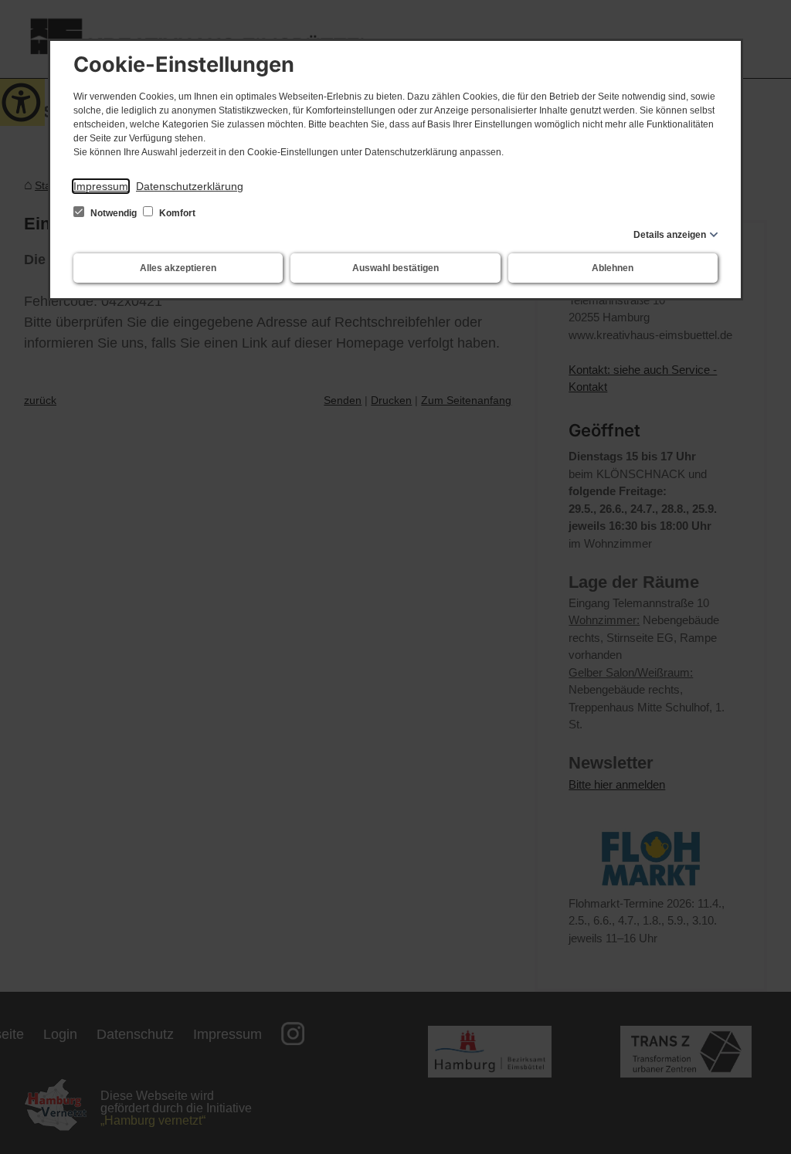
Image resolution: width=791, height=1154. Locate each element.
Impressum (100, 186)
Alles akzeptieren (178, 268)
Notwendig (113, 213)
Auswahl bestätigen (395, 268)
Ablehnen (612, 268)
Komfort (176, 213)
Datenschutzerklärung (189, 186)
